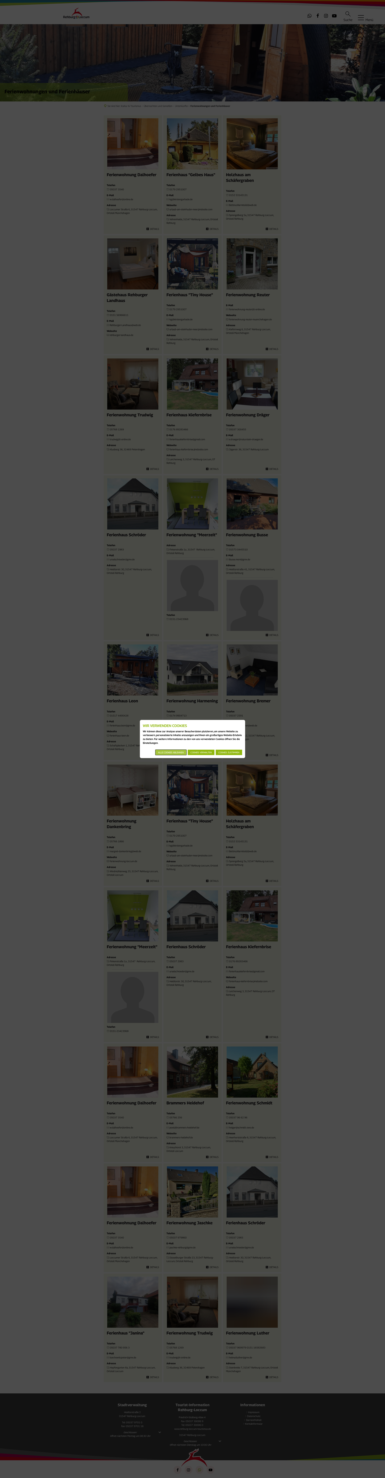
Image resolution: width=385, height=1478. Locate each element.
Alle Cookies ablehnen (171, 752)
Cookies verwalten (201, 752)
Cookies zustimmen (228, 752)
